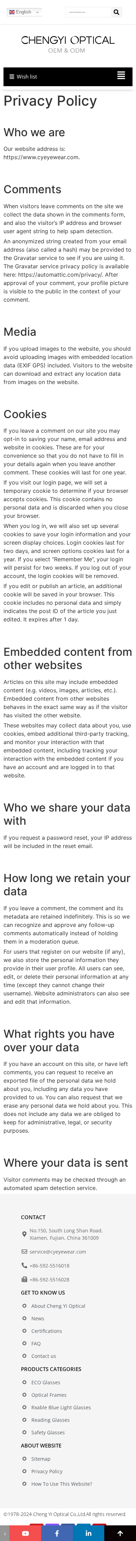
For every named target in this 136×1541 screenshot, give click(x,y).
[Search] (116, 12)
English (23, 12)
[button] (97, 77)
